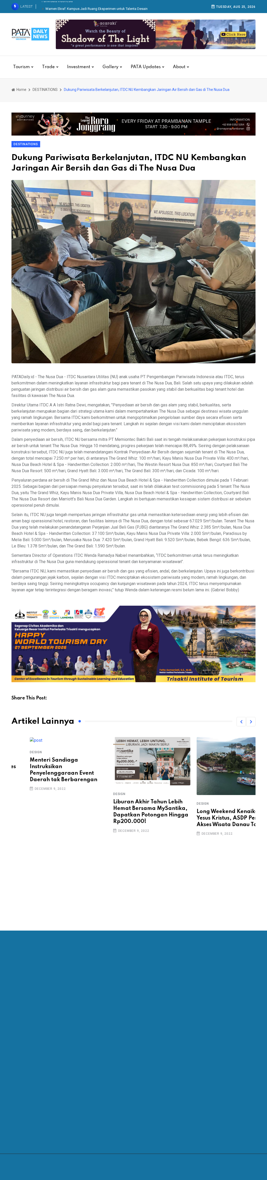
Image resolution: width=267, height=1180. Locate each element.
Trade (48, 67)
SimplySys (177, 1166)
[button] (241, 721)
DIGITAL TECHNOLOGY (36, 1073)
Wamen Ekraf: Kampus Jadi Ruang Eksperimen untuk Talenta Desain (96, 6)
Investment (78, 67)
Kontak (148, 1095)
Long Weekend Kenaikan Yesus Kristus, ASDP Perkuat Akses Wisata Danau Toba (214, 818)
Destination (26, 1116)
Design (17, 752)
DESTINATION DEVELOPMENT (42, 1105)
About (179, 67)
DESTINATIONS (45, 89)
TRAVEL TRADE (30, 1095)
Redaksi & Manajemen (161, 1084)
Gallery (110, 67)
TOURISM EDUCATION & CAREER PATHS (51, 1084)
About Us (150, 1073)
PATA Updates (146, 67)
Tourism (21, 67)
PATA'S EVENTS (30, 1127)
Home (21, 89)
